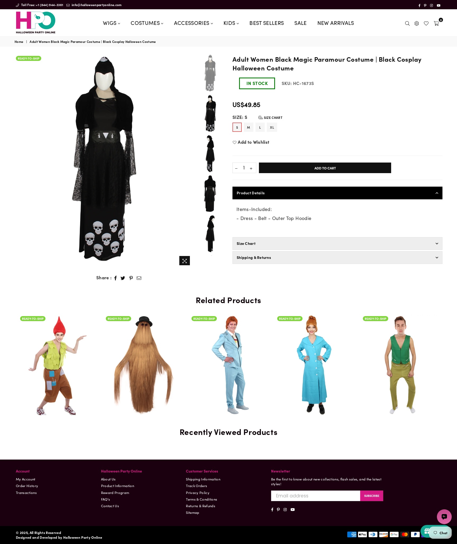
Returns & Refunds (200, 505)
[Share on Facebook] (115, 278)
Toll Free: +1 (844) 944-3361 (41, 4)
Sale (300, 22)
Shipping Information (203, 479)
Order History (27, 485)
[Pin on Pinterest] (131, 278)
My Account (25, 479)
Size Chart (272, 117)
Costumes (146, 22)
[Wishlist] (426, 22)
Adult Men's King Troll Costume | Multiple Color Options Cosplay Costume (400, 342)
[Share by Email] (139, 278)
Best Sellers (266, 22)
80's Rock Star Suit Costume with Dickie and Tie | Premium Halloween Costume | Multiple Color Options (229, 342)
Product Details (251, 192)
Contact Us (110, 505)
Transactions (26, 492)
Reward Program (115, 492)
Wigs (110, 22)
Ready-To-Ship (28, 58)
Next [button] (188, 161)
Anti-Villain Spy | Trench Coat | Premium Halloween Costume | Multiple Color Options (314, 342)
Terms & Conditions (201, 499)
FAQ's (105, 499)
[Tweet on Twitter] (123, 278)
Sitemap (192, 512)
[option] (104, 160)
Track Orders (196, 485)
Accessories (192, 22)
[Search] (407, 22)
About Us (108, 479)
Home (19, 41)
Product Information (117, 485)
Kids (230, 22)
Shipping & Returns (254, 257)
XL (272, 127)
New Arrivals (335, 22)
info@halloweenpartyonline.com (96, 4)
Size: (257, 117)
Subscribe (371, 495)
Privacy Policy (197, 492)
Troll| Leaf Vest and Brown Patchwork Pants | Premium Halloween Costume (57, 356)
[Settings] (416, 22)
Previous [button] (19, 161)
